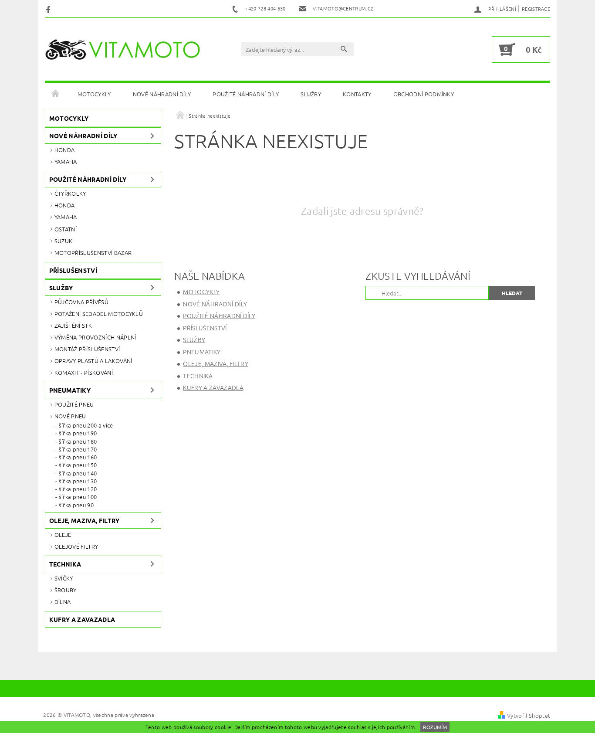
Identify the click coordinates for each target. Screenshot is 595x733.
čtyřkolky (70, 193)
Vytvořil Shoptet (528, 715)
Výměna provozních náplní (95, 337)
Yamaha (65, 161)
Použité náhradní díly (246, 94)
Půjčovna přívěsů (81, 302)
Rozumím (435, 726)
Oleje (62, 534)
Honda (64, 150)
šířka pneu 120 (78, 488)
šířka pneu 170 (78, 449)
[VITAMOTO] (125, 49)
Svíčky (63, 578)
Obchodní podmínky (423, 94)
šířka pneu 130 (78, 481)
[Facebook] (49, 9)
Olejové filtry (76, 546)
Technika (65, 564)
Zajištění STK (73, 325)
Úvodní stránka (56, 94)
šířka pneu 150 (78, 465)
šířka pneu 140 (78, 473)
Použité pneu (74, 404)
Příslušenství (73, 270)
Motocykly (94, 94)
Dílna (62, 601)
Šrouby (65, 590)
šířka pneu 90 (76, 505)
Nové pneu (70, 416)
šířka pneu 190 (78, 433)
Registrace (536, 8)
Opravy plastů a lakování (93, 360)
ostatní (65, 229)
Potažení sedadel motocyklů (98, 313)
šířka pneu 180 (78, 441)
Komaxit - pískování (83, 372)
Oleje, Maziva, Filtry (84, 520)
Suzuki (64, 241)
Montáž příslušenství (87, 349)
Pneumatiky (70, 390)
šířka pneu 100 (78, 496)
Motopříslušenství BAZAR (93, 252)
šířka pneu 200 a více (86, 425)
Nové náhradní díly (162, 94)
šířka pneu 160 (78, 457)
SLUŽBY (311, 94)
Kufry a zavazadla (82, 619)
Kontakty (357, 94)
